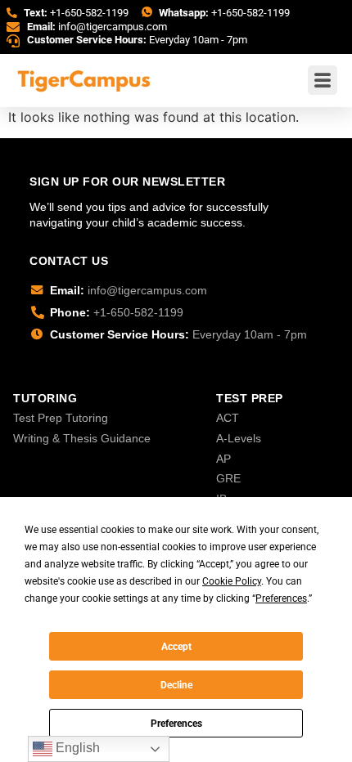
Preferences (176, 723)
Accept (176, 646)
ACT (227, 417)
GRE (228, 478)
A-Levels (238, 438)
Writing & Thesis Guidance (82, 438)
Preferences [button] (281, 598)
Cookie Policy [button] (231, 581)
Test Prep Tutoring (60, 417)
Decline (176, 685)
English (76, 748)
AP (223, 458)
